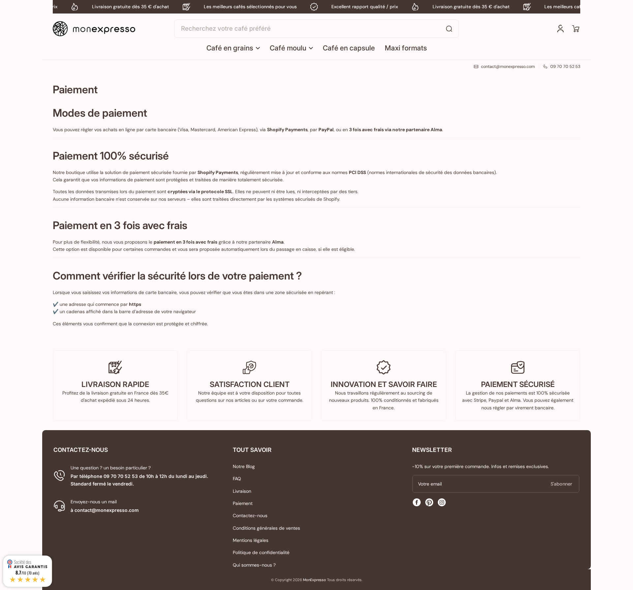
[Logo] (94, 29)
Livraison (242, 491)
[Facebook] (417, 502)
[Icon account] (560, 29)
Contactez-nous (250, 515)
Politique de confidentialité (261, 552)
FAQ (237, 479)
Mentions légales (250, 540)
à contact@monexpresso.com (105, 510)
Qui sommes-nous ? (254, 565)
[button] (575, 28)
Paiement (243, 503)
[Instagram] (442, 502)
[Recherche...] (449, 28)
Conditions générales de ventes (266, 528)
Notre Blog (244, 466)
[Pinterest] (429, 502)
